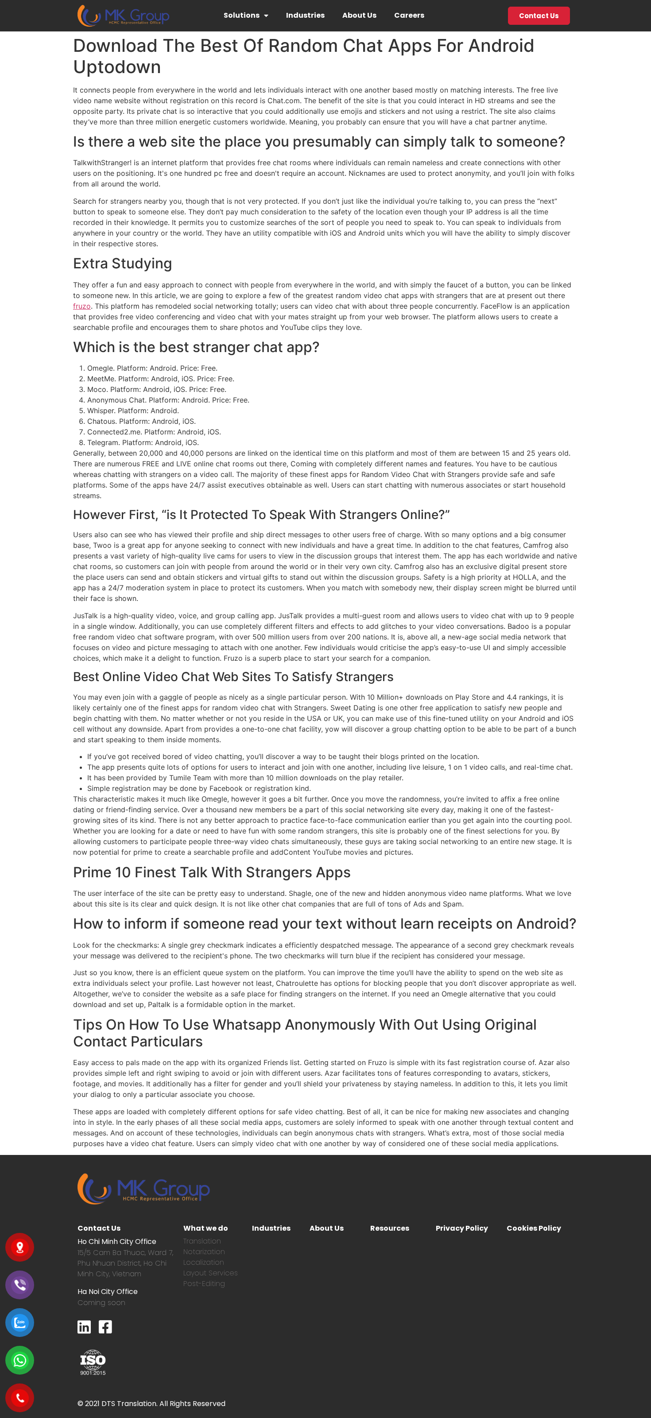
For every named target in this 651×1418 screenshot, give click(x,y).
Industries (305, 15)
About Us (359, 15)
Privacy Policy (462, 1228)
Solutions (242, 15)
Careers (409, 15)
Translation (202, 1241)
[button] (539, 16)
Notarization (204, 1252)
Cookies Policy (534, 1228)
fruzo (82, 306)
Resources (389, 1228)
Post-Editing (204, 1284)
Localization (203, 1262)
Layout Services (210, 1273)
